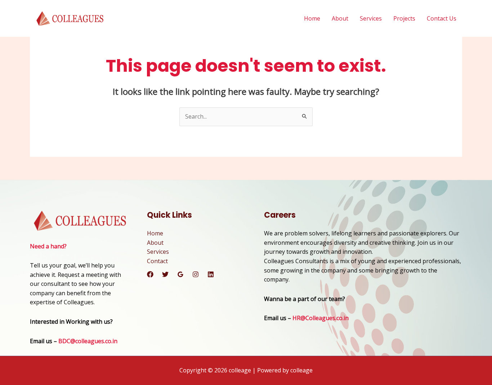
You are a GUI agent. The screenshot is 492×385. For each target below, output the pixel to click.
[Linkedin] (210, 274)
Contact (157, 261)
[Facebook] (150, 274)
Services (371, 18)
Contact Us (441, 18)
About (340, 18)
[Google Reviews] (180, 274)
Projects (404, 18)
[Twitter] (165, 274)
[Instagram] (195, 274)
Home (312, 18)
